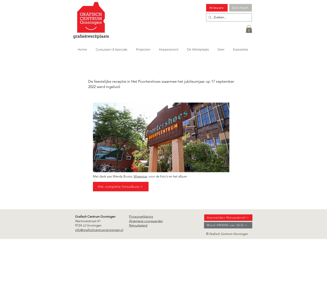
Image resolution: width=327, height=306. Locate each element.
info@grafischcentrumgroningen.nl (99, 230)
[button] (249, 29)
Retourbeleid (138, 225)
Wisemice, (141, 176)
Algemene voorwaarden (146, 221)
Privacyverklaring (141, 216)
